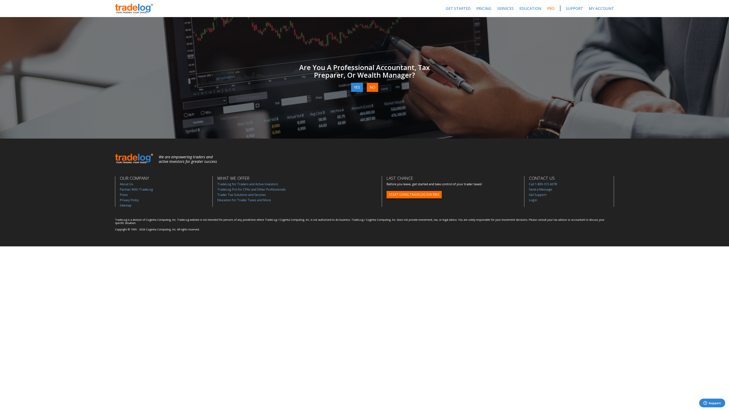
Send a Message (540, 189)
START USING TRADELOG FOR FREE (414, 194)
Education (530, 8)
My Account (601, 8)
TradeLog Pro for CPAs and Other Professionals (251, 189)
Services (505, 8)
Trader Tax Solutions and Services (241, 195)
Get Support (537, 195)
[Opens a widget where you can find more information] (712, 403)
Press (124, 195)
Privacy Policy (129, 200)
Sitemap (125, 205)
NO (372, 87)
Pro (551, 8)
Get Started (458, 8)
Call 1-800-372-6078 (543, 184)
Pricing (484, 8)
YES (357, 87)
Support (574, 8)
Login (533, 200)
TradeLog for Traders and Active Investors (247, 184)
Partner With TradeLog (136, 189)
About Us (126, 184)
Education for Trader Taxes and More (244, 200)
